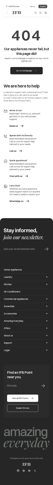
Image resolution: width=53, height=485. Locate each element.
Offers (7, 328)
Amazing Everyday (13, 320)
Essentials (9, 306)
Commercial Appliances (16, 298)
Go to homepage (24, 70)
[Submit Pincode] (43, 386)
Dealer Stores (22, 408)
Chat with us (15, 176)
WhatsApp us (19, 201)
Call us (32, 6)
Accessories (10, 313)
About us (8, 335)
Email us (13, 126)
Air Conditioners (12, 291)
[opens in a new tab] (18, 470)
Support (43, 6)
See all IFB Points (20, 398)
